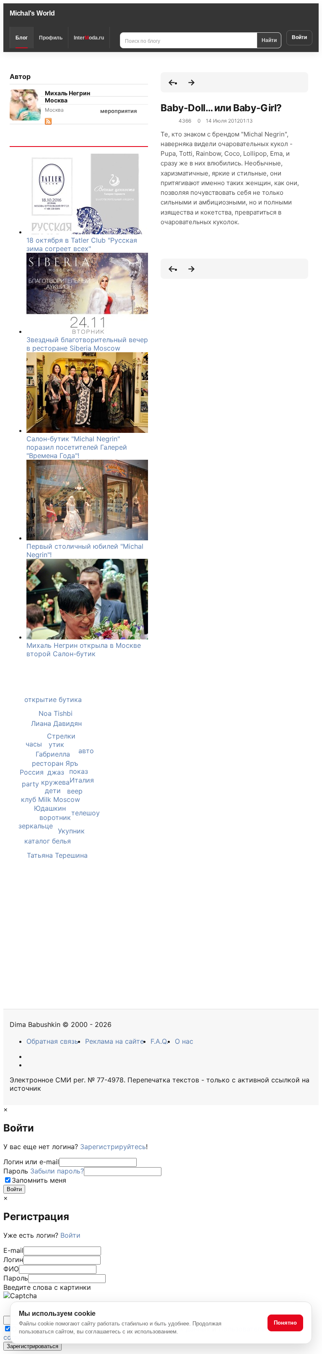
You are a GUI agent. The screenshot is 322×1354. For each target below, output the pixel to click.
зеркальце (35, 826)
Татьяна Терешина (57, 855)
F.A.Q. (159, 1041)
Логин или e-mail (31, 1162)
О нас (184, 1041)
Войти (299, 37)
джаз (55, 772)
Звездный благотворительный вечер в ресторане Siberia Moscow (87, 343)
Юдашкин (50, 808)
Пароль (43, 1171)
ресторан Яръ (55, 763)
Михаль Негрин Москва (67, 96)
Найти (269, 40)
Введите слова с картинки (47, 1287)
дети (53, 790)
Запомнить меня (39, 1180)
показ (78, 771)
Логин (13, 1259)
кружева (55, 782)
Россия (32, 772)
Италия (82, 780)
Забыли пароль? (57, 1171)
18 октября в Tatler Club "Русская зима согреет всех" (81, 244)
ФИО (11, 1269)
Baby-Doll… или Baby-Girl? (221, 108)
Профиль (50, 38)
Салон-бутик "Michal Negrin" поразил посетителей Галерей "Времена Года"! (76, 447)
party (30, 784)
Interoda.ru (89, 38)
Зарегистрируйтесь (113, 1146)
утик (56, 744)
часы (34, 744)
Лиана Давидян (56, 723)
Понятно (285, 1323)
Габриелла (53, 754)
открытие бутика (53, 699)
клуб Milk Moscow (50, 799)
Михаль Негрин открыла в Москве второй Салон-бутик (83, 649)
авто (86, 750)
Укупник (71, 831)
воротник (55, 817)
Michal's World (32, 13)
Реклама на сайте (114, 1041)
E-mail (13, 1250)
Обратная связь (52, 1041)
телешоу (85, 813)
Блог (22, 38)
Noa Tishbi (56, 713)
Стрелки (61, 736)
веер (75, 791)
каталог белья (47, 841)
